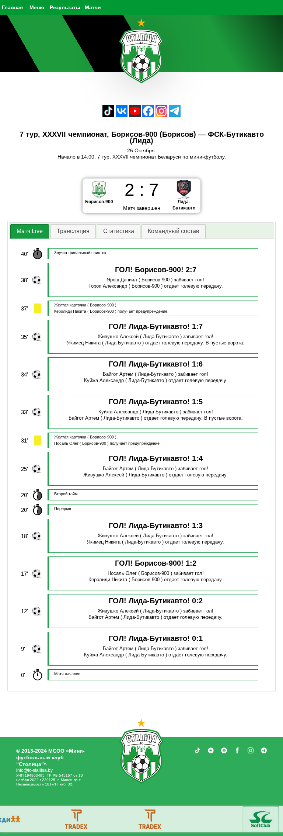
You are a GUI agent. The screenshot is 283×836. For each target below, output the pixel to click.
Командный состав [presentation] (173, 231)
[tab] (29, 231)
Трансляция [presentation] (73, 231)
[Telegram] (175, 115)
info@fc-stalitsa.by (34, 770)
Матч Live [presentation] (30, 231)
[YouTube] (135, 115)
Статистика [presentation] (118, 231)
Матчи (93, 7)
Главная (12, 7)
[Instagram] (161, 115)
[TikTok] (108, 115)
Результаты (65, 7)
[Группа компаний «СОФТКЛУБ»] (239, 819)
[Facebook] (148, 115)
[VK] (121, 115)
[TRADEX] (55, 819)
